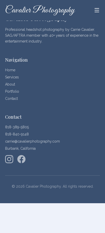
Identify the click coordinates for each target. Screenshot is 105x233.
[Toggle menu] (97, 10)
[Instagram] (9, 159)
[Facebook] (21, 159)
